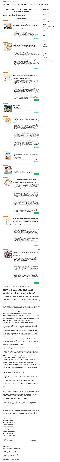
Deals (15, 4)
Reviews (8, 4)
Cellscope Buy (46, 21)
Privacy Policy (46, 28)
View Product (36, 38)
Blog (12, 4)
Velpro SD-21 (45, 16)
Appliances (45, 46)
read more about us (27, 383)
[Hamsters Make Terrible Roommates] (8, 170)
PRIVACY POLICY (47, 59)
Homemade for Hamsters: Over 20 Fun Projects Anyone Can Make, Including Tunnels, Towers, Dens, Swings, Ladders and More (26, 154)
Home (4, 4)
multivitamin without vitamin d (49, 11)
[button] (28, 4)
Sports (44, 50)
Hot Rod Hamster (16, 105)
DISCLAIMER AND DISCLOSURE (43, 4)
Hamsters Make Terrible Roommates (20, 167)
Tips (44, 48)
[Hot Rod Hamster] (8, 108)
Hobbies (45, 51)
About (44, 30)
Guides (18, 4)
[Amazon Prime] (38, 281)
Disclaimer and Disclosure (48, 26)
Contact (44, 32)
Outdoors (45, 53)
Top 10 (22, 4)
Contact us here (14, 383)
